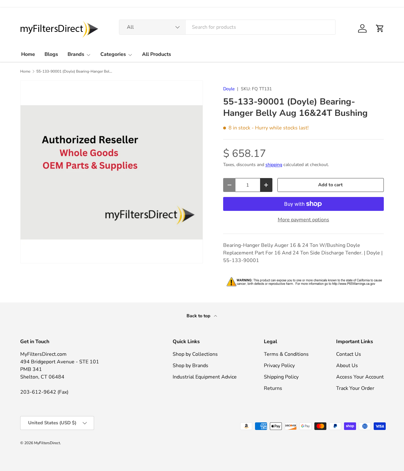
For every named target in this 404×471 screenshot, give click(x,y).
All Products (156, 54)
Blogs (51, 54)
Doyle (229, 89)
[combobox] (227, 27)
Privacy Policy (279, 365)
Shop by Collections (195, 354)
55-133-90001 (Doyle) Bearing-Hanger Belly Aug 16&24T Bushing (74, 71)
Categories (113, 54)
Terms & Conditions (286, 354)
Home (28, 54)
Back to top (199, 316)
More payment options (303, 219)
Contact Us (348, 354)
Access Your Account (360, 376)
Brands (76, 54)
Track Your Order (355, 388)
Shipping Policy (281, 376)
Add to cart (330, 185)
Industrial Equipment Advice (205, 376)
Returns (273, 388)
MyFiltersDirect (47, 442)
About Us (347, 365)
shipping (273, 165)
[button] (380, 28)
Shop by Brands (190, 365)
